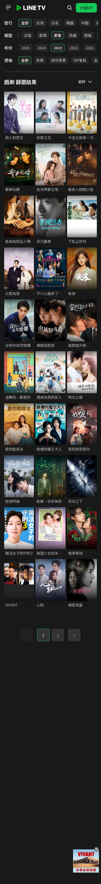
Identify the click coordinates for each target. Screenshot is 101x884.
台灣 (40, 22)
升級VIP (86, 7)
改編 (72, 35)
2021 (90, 47)
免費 (40, 60)
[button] (74, 635)
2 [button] (58, 635)
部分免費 (58, 60)
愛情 (42, 35)
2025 (25, 47)
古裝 (27, 35)
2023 (58, 47)
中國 (85, 22)
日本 (55, 22)
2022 (74, 47)
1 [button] (43, 635)
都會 (57, 35)
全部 (24, 22)
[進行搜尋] (70, 8)
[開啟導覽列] (8, 7)
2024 (42, 47)
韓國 (70, 22)
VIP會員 (80, 60)
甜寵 (87, 35)
